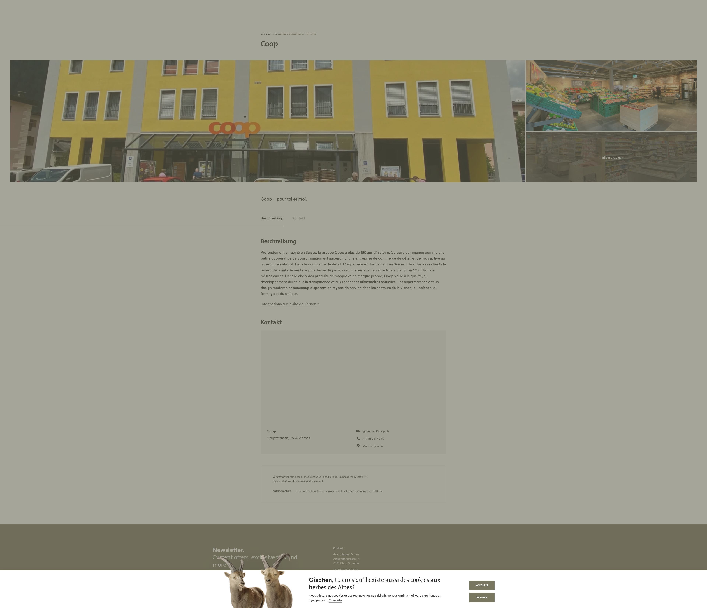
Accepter (481, 585)
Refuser (481, 597)
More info (335, 600)
